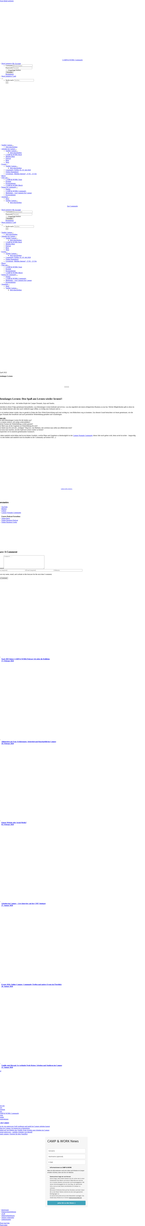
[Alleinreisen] (69, 740)
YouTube (4, 507)
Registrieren (10, 74)
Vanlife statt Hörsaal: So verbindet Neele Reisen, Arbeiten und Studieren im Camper (31, 1065)
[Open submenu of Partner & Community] (17, 187)
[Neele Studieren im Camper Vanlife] (69, 1063)
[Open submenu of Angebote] (9, 197)
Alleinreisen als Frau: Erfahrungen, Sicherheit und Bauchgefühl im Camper (28, 742)
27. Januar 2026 (7, 905)
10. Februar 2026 (7, 743)
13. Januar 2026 (7, 1067)
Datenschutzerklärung (75, 1197)
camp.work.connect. (66, 489)
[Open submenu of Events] (7, 164)
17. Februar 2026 (7, 661)
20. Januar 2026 (7, 986)
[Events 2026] (69, 982)
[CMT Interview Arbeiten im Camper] (69, 902)
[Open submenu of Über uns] (8, 178)
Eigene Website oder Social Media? (14, 822)
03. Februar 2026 (7, 824)
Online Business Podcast (9, 520)
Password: (9, 68)
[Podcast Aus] (69, 657)
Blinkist (4, 509)
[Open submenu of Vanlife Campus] (13, 145)
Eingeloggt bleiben (14, 70)
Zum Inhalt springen (7, 1)
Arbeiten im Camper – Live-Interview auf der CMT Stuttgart (23, 903)
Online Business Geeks (9, 522)
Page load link (5, 1223)
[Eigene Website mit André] (69, 821)
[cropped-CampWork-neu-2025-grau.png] (72, 58)
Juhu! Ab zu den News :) (66, 1203)
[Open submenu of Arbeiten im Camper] (16, 149)
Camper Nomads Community (83, 435)
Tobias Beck (5, 518)
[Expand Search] (2, 78)
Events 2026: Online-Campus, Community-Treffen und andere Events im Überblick (31, 984)
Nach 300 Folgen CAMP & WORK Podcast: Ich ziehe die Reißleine (25, 659)
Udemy (3, 511)
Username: (9, 65)
